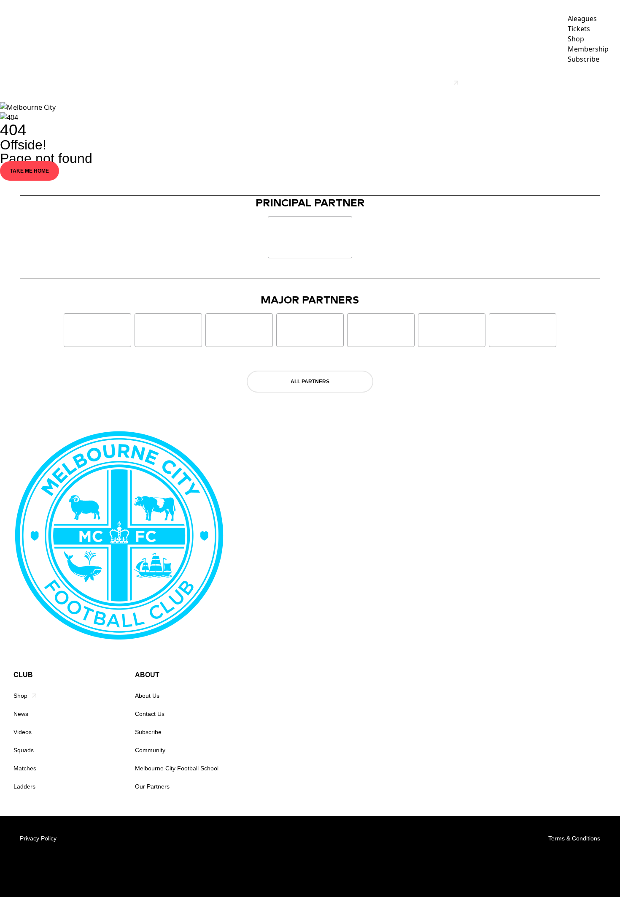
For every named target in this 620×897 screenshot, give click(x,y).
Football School (422, 82)
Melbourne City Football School (176, 768)
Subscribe (148, 732)
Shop (20, 695)
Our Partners (493, 82)
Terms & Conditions (574, 838)
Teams (361, 82)
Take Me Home (29, 171)
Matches (24, 768)
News (296, 82)
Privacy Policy (38, 838)
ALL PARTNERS (310, 382)
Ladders (24, 786)
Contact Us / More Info (567, 82)
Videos (328, 82)
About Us (147, 695)
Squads (23, 750)
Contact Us (149, 713)
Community (150, 750)
